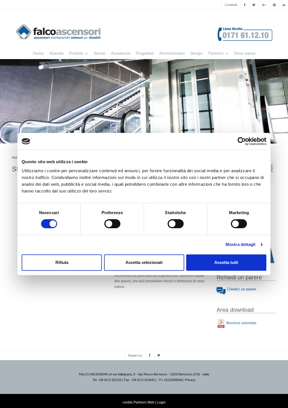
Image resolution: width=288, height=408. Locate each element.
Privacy (190, 380)
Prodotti (74, 54)
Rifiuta (61, 262)
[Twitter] (158, 355)
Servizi (99, 53)
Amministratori (172, 53)
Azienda (56, 53)
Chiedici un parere (241, 289)
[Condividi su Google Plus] (264, 4)
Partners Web (144, 402)
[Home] (60, 31)
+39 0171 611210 (110, 380)
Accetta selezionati (144, 262)
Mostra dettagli (241, 244)
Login (161, 402)
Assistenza (120, 53)
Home (38, 53)
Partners (215, 54)
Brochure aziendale (241, 323)
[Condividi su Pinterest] (274, 4)
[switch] (112, 223)
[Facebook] (149, 355)
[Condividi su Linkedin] (284, 4)
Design (196, 53)
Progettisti (145, 53)
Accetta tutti (226, 262)
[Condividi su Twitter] (253, 4)
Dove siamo (244, 53)
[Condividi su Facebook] (245, 4)
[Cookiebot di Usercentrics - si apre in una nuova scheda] (241, 141)
